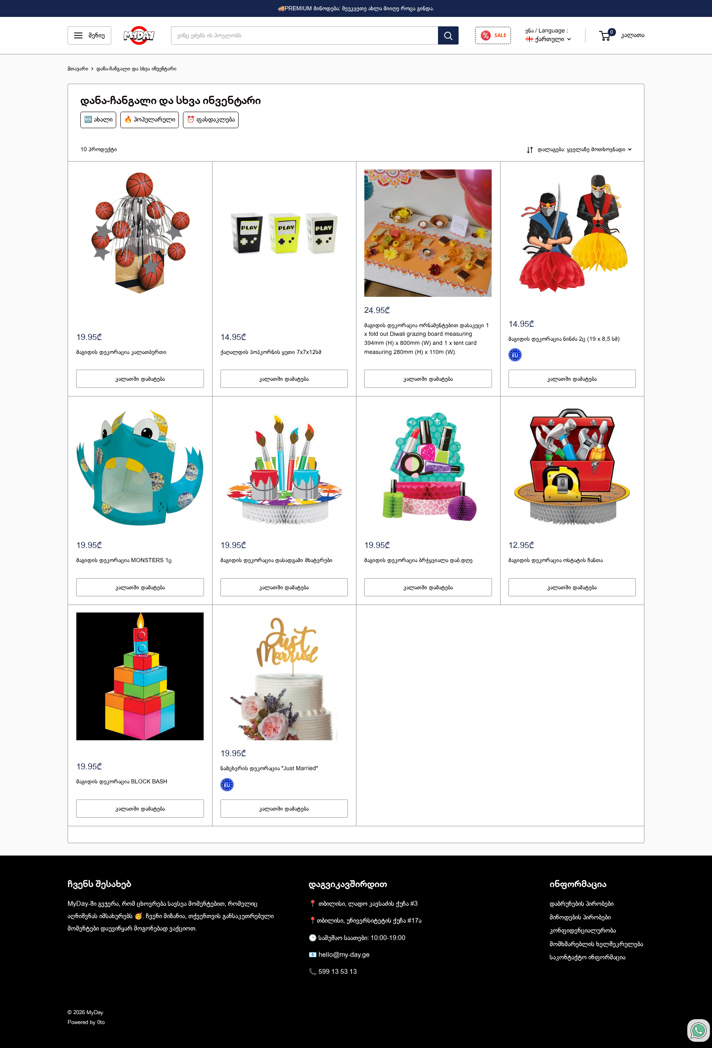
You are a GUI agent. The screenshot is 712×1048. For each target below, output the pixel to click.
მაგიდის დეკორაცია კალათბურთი (121, 352)
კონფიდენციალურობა (583, 930)
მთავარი (78, 69)
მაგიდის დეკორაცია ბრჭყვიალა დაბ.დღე (418, 560)
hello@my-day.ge (344, 955)
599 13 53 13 (338, 971)
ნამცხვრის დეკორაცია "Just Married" (269, 768)
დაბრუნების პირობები (582, 903)
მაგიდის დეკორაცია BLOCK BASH (121, 781)
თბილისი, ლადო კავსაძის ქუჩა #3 (368, 903)
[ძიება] (448, 35)
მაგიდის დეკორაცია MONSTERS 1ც (124, 560)
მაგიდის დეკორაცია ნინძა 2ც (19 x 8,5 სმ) (564, 338)
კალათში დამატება (140, 378)
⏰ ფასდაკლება (211, 119)
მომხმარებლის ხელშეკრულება (596, 944)
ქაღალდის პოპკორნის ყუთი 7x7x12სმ (270, 352)
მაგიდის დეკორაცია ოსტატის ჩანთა (555, 560)
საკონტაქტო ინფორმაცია (587, 957)
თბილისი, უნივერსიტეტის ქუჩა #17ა (369, 920)
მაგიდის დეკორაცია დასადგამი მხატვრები (276, 560)
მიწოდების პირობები (580, 917)
